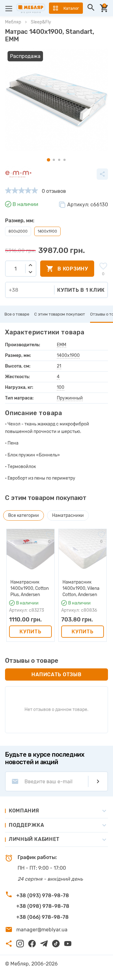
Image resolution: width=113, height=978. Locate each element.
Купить (30, 632)
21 (59, 366)
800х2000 (18, 231)
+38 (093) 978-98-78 (42, 895)
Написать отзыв (56, 674)
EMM (61, 344)
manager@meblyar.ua (41, 930)
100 (60, 387)
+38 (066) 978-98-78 (42, 917)
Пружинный (70, 398)
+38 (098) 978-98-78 (42, 906)
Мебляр (13, 22)
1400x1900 (68, 355)
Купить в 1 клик (81, 290)
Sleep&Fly (41, 22)
